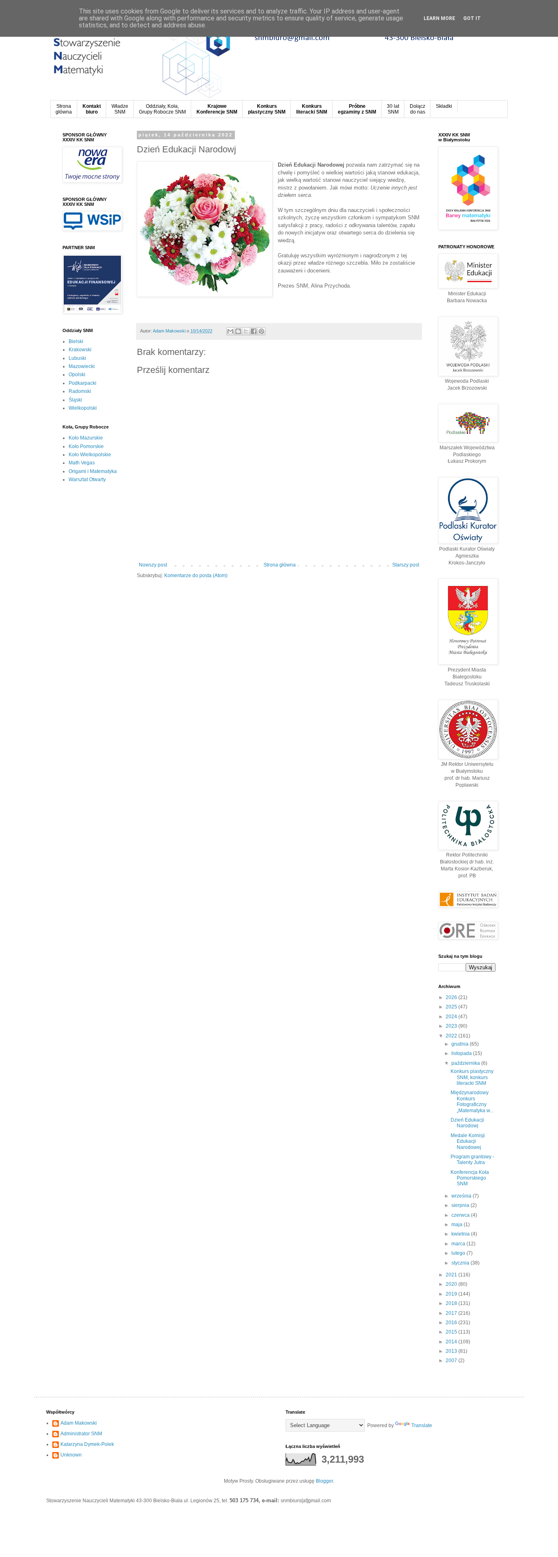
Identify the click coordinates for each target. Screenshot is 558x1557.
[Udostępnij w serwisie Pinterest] (261, 331)
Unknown (71, 1455)
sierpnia (461, 1205)
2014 (452, 1342)
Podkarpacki (82, 383)
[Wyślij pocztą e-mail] (230, 331)
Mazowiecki (82, 366)
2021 (452, 1275)
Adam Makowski (78, 1423)
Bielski (76, 341)
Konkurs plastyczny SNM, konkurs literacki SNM (472, 1077)
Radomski (80, 391)
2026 (452, 997)
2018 (452, 1303)
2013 (452, 1351)
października (466, 1063)
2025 (452, 1007)
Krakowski (80, 349)
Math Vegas (82, 463)
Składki (444, 106)
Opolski (77, 374)
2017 (452, 1313)
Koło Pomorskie (86, 446)
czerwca (461, 1215)
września (462, 1196)
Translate (421, 1425)
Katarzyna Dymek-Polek (87, 1444)
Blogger (324, 1481)
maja (457, 1224)
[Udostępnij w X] (246, 331)
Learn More (439, 18)
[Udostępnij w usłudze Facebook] (254, 331)
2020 (452, 1284)
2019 (452, 1294)
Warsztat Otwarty (87, 479)
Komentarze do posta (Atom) (196, 575)
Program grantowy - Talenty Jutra (472, 1159)
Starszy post (405, 565)
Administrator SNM (81, 1434)
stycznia (461, 1263)
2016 (452, 1322)
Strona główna (279, 565)
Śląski (75, 400)
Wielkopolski (83, 408)
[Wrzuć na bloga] (238, 331)
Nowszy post (153, 565)
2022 (452, 1036)
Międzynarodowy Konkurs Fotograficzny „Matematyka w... (472, 1101)
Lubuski (77, 358)
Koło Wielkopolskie (90, 454)
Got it (472, 18)
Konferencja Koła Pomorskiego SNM (470, 1178)
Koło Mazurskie (86, 438)
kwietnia (461, 1234)
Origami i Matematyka (93, 471)
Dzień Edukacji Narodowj (467, 1123)
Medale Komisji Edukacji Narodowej (468, 1141)
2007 (452, 1360)
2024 (452, 1016)
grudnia (460, 1044)
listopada (462, 1053)
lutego (458, 1253)
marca (458, 1244)
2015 (452, 1332)
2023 (452, 1026)
